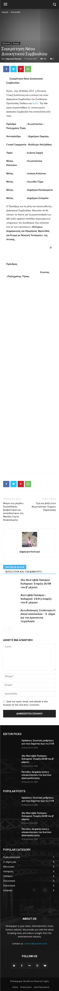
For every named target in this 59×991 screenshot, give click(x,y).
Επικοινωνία (25, 987)
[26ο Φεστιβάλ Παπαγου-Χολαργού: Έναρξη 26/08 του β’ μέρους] (11, 759)
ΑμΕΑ (35, 103)
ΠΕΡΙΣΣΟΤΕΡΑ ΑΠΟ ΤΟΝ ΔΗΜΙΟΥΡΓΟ (23, 571)
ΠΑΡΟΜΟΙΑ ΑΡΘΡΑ (14, 567)
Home (15, 987)
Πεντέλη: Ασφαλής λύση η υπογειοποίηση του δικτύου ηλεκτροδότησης (36, 775)
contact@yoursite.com (35, 943)
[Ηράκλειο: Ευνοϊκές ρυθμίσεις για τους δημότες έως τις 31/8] (11, 744)
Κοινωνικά (15, 12)
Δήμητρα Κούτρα (13, 59)
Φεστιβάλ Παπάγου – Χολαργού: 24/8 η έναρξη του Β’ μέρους (35, 599)
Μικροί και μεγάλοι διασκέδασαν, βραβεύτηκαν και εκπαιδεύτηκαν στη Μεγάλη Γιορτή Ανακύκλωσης (13, 511)
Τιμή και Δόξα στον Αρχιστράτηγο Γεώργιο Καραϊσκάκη (44, 506)
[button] (54, 4)
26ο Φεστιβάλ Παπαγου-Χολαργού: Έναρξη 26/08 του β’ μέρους (35, 583)
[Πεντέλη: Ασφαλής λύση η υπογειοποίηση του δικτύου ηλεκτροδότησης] (11, 776)
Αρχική (5, 12)
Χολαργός (16, 43)
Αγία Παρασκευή (41, 987)
